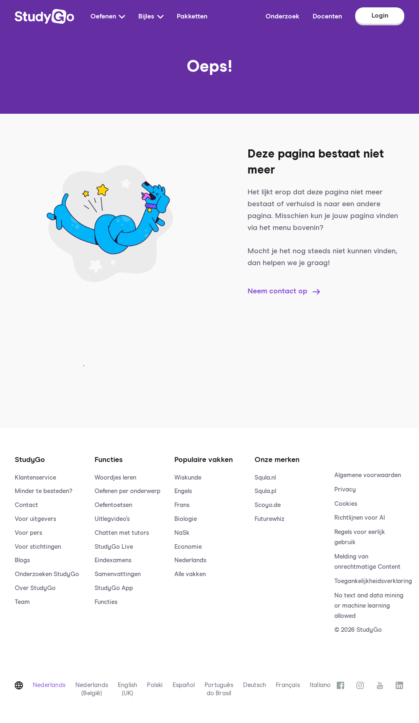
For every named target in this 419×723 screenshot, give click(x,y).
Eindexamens (113, 560)
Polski (154, 685)
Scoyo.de (268, 505)
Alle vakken (190, 574)
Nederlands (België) (91, 689)
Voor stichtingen (38, 547)
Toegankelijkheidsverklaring (369, 581)
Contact (26, 505)
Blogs (22, 560)
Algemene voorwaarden (367, 475)
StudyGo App (114, 588)
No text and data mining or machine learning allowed (368, 605)
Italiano (320, 685)
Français (288, 685)
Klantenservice (35, 478)
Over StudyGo (35, 588)
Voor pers (28, 533)
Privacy (345, 490)
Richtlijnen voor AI (359, 518)
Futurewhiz (269, 519)
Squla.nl (265, 478)
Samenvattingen (118, 574)
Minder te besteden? (43, 491)
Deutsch (254, 685)
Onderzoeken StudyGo (47, 574)
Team (22, 602)
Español (184, 685)
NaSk (181, 533)
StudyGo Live (114, 547)
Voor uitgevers (35, 519)
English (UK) (127, 689)
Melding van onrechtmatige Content (367, 562)
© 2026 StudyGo (358, 630)
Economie (188, 547)
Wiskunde (187, 478)
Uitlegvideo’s (112, 519)
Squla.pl (265, 491)
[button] (50, 537)
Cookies (345, 504)
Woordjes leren (115, 478)
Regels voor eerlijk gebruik (359, 537)
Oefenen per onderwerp (127, 491)
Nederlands (190, 560)
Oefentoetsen (113, 505)
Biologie (185, 519)
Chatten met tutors (122, 533)
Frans (181, 505)
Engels (183, 491)
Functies (106, 602)
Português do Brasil (219, 689)
